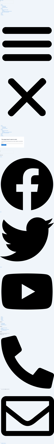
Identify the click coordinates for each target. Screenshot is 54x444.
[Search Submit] (2, 145)
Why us (2, 8)
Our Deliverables (4, 127)
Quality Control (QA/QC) (4, 7)
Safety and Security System (5, 130)
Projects (2, 12)
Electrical (3, 10)
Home (1, 4)
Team (1, 13)
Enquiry (2, 14)
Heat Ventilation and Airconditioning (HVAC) (7, 11)
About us (2, 5)
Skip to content (1, 0)
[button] (27, 70)
